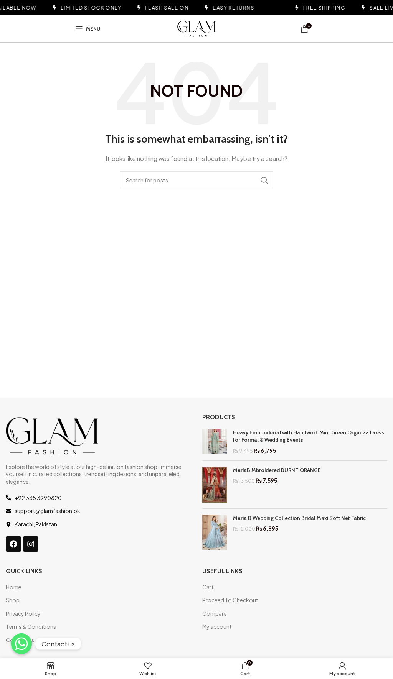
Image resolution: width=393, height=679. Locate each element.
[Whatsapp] (21, 643)
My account (217, 626)
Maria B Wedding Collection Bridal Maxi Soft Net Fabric (299, 518)
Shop (13, 600)
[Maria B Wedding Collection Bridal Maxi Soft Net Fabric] (214, 532)
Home (13, 587)
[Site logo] (196, 28)
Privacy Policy (23, 613)
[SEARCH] (264, 180)
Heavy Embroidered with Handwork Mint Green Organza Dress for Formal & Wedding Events (308, 436)
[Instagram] (30, 544)
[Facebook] (13, 544)
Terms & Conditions (31, 626)
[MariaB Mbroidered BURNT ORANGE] (214, 485)
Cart (208, 587)
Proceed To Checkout (230, 600)
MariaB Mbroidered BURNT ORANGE (277, 470)
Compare (214, 613)
